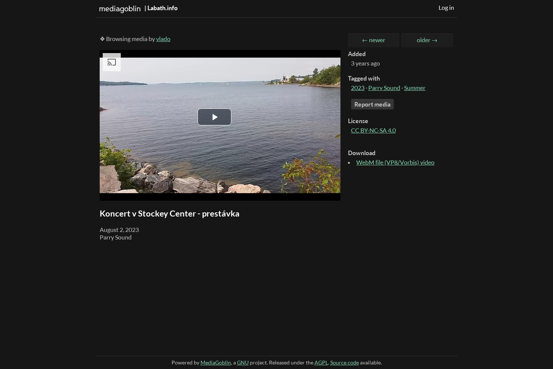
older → (427, 40)
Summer (414, 87)
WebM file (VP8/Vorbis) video (395, 162)
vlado (163, 39)
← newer (373, 40)
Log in (446, 7)
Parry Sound (384, 87)
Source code (344, 362)
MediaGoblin (216, 362)
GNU (243, 362)
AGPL (321, 362)
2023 (358, 87)
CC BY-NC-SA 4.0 (373, 130)
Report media (372, 104)
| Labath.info (160, 8)
